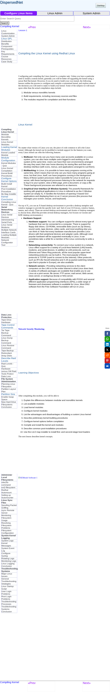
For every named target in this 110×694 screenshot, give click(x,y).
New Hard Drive (8, 402)
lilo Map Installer (8, 194)
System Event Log (7, 549)
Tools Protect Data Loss (7, 375)
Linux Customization (8, 32)
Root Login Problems (6, 597)
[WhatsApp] (107, 339)
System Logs (7, 540)
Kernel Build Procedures (7, 174)
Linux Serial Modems (6, 226)
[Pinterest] (107, 360)
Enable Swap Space (7, 398)
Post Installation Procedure (8, 190)
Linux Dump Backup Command (7, 340)
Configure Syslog (5, 554)
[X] (107, 349)
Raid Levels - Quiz (7, 364)
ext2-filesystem (8, 487)
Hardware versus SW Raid (8, 370)
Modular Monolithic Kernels (6, 137)
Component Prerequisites (7, 47)
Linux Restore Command (7, 346)
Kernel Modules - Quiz (8, 164)
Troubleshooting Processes (8, 602)
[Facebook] (107, 333)
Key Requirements (7, 52)
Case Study (6, 61)
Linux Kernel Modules (7, 143)
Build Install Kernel (6, 185)
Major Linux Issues (6, 574)
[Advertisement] (9, 95)
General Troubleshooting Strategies (8, 581)
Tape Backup (7, 350)
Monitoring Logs (8, 561)
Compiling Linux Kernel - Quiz (8, 203)
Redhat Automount (6, 491)
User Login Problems (6, 592)
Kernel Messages (6, 544)
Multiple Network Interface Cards (9, 231)
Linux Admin (54, 13)
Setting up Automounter (7, 496)
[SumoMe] (107, 366)
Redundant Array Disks (6, 354)
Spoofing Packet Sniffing (9, 506)
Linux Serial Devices (6, 215)
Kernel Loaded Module (8, 153)
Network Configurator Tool (7, 242)
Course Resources (6, 57)
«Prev (32, 27)
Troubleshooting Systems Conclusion (8, 609)
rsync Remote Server (7, 511)
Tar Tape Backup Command (6, 332)
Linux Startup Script (7, 587)
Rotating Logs (7, 558)
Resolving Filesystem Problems (6, 525)
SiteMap (101, 5)
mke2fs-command (6, 483)
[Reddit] (107, 355)
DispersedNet (11, 2)
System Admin (91, 13)
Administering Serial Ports (7, 221)
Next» (87, 27)
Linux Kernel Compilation (7, 169)
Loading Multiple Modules (9, 236)
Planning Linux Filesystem (8, 385)
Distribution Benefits (6, 42)
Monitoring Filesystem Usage (6, 517)
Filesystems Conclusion (6, 405)
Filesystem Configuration (7, 531)
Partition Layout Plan (8, 390)
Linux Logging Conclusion (8, 564)
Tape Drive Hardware (6, 321)
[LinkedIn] (107, 344)
